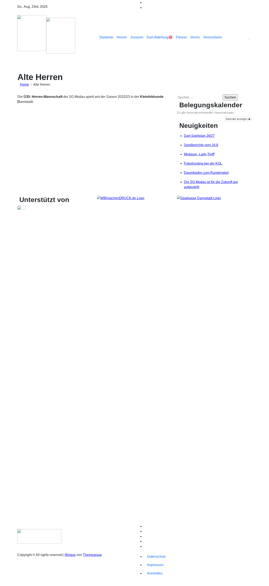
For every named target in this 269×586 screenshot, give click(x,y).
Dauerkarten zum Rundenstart (206, 172)
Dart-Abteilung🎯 (160, 37)
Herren (122, 37)
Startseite (106, 37)
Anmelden (154, 573)
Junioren (136, 37)
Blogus (70, 555)
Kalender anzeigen (237, 119)
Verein (195, 37)
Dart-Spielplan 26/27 (199, 136)
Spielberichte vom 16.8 (201, 145)
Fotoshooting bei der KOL (203, 163)
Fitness (181, 37)
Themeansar (92, 555)
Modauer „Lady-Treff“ (199, 154)
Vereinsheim (212, 37)
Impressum (155, 565)
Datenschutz (156, 556)
